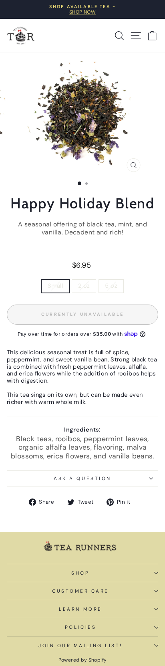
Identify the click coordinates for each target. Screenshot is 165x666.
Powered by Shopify (82, 660)
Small (55, 286)
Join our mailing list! (80, 645)
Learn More (80, 609)
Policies (80, 627)
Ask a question (82, 478)
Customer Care (80, 591)
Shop (80, 573)
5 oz (111, 286)
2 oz (84, 286)
